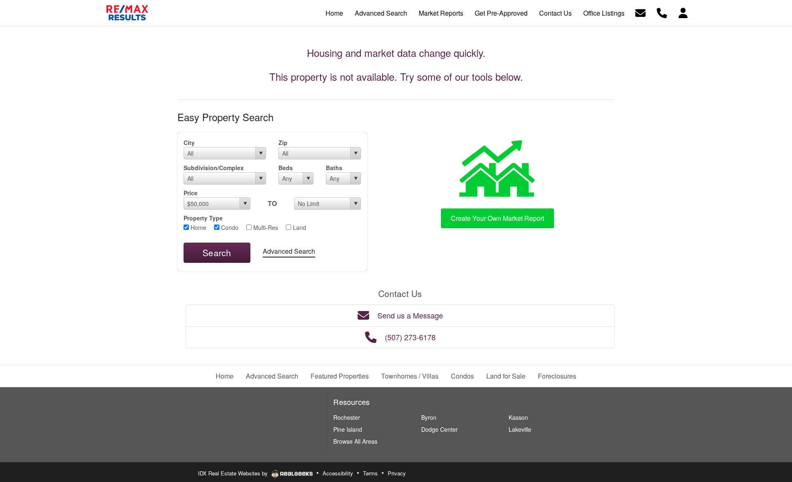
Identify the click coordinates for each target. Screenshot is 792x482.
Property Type (203, 218)
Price (191, 193)
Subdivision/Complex (214, 168)
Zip (283, 142)
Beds (285, 168)
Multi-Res (265, 227)
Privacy (397, 473)
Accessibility (338, 473)
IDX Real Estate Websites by (233, 473)
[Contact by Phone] (662, 12)
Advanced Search (289, 251)
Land (298, 227)
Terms (370, 473)
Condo (228, 227)
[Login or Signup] (683, 12)
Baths (334, 168)
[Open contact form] (640, 12)
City (189, 142)
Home (197, 227)
